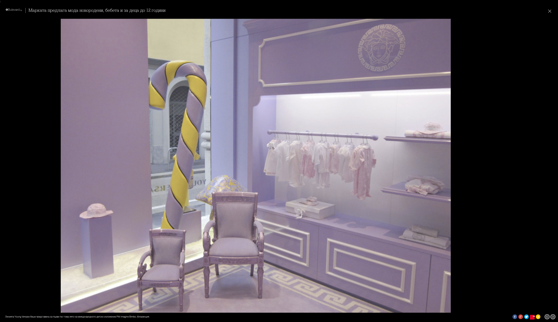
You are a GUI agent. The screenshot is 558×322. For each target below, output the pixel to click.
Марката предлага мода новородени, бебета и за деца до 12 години (97, 10)
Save (534, 316)
